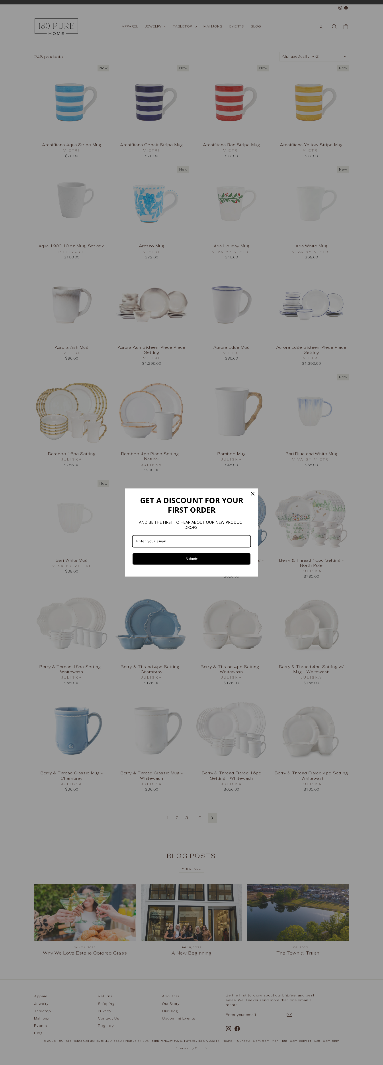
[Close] (252, 493)
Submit (191, 559)
